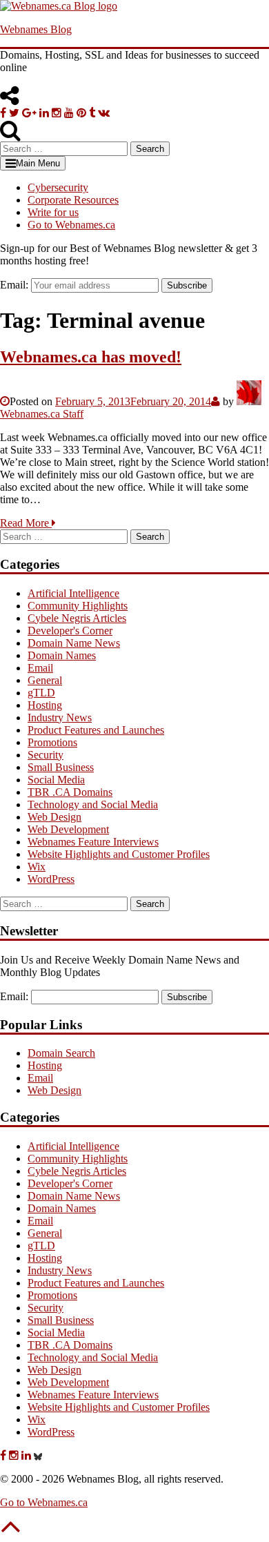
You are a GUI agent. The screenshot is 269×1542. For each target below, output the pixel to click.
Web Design (54, 817)
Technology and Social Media (93, 804)
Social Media (56, 779)
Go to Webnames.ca (71, 225)
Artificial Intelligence (73, 593)
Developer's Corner (70, 630)
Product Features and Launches (96, 730)
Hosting (45, 705)
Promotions (52, 742)
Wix (37, 866)
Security (45, 755)
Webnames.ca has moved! (90, 357)
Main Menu (38, 163)
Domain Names (62, 655)
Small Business (61, 767)
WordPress (51, 879)
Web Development (68, 829)
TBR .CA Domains (70, 792)
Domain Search (61, 1053)
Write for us (53, 212)
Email (40, 668)
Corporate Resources (73, 200)
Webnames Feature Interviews (93, 842)
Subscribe (187, 285)
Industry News (60, 717)
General (45, 680)
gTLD (41, 693)
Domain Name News (74, 643)
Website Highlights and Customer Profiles (119, 854)
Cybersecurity (58, 187)
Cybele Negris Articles (77, 618)
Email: (14, 285)
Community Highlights (78, 606)
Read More (26, 523)
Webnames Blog (36, 29)
